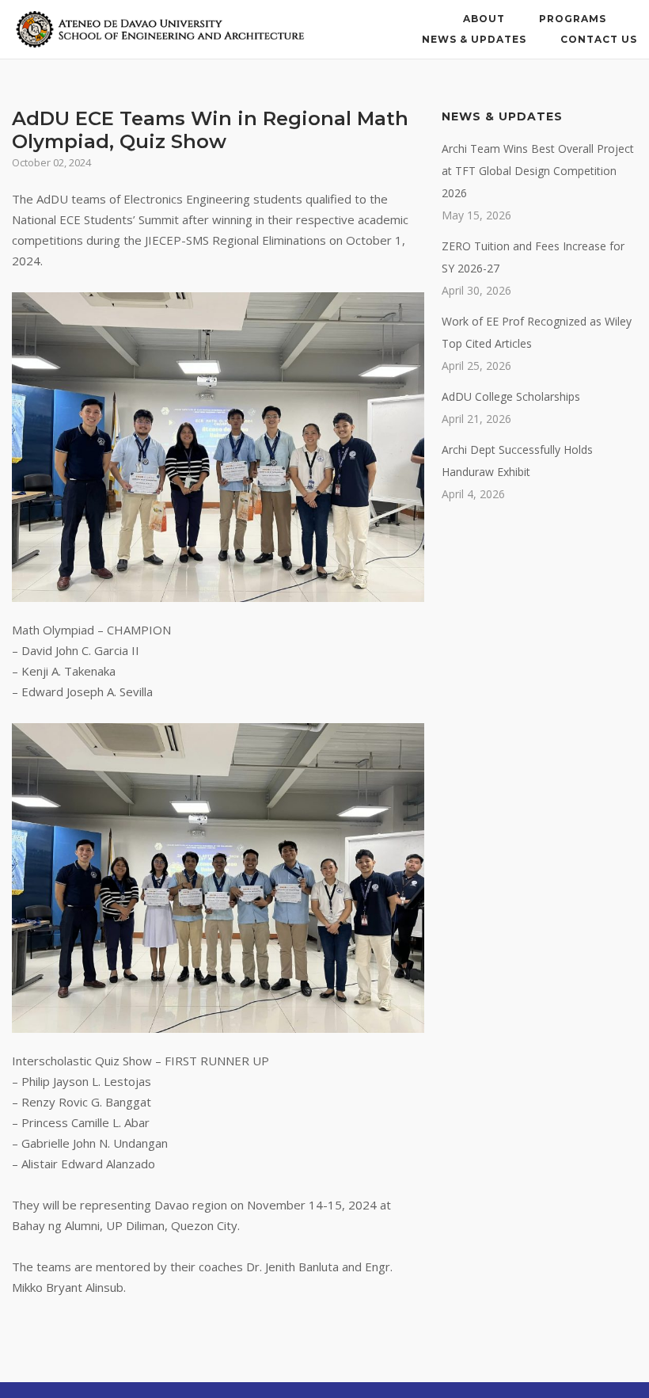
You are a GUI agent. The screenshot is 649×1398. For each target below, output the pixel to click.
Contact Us (598, 39)
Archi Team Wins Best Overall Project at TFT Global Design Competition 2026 (538, 170)
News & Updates (474, 39)
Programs (572, 19)
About (484, 19)
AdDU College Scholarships (511, 396)
